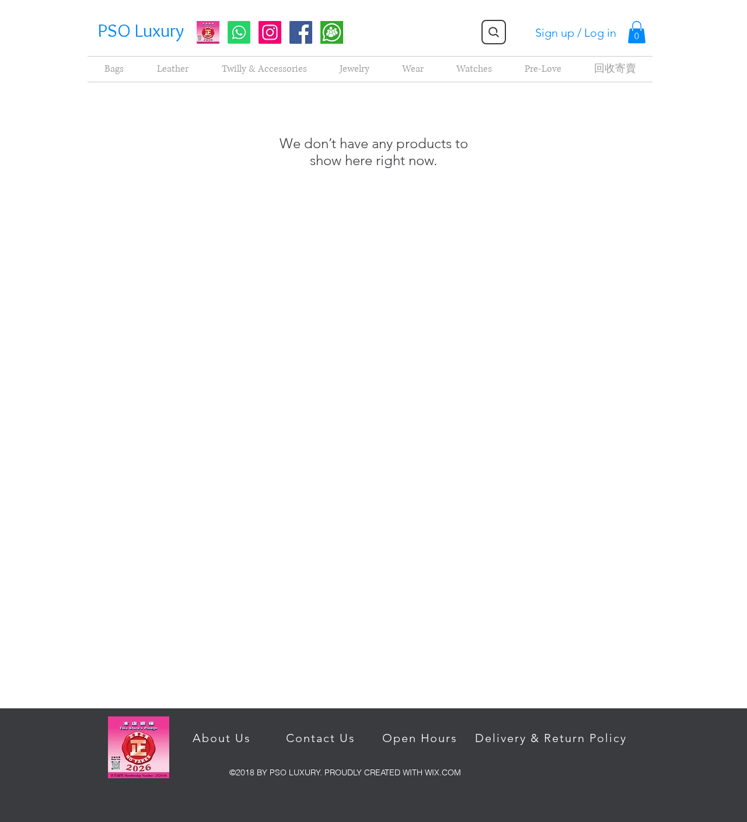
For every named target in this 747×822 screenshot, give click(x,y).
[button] (636, 32)
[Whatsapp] (239, 32)
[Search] (493, 32)
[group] (331, 32)
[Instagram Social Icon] (270, 32)
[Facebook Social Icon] (300, 32)
